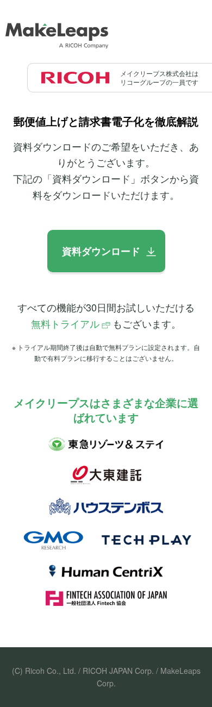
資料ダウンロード (101, 251)
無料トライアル (65, 323)
